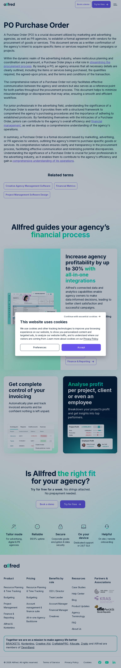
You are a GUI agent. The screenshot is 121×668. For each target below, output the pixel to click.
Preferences (39, 347)
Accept (81, 347)
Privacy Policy (91, 338)
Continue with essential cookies (80, 316)
